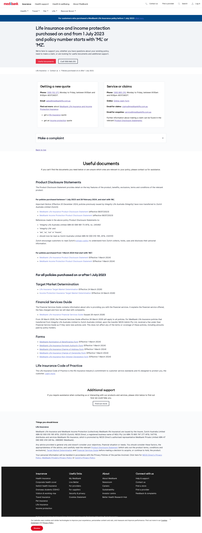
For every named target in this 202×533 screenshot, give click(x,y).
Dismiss (37, 528)
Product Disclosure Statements (128, 120)
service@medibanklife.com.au (138, 112)
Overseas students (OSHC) (48, 489)
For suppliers (74, 489)
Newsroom (107, 482)
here (139, 18)
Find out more (101, 403)
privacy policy (82, 240)
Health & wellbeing (60, 4)
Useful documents (46, 61)
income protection (58, 120)
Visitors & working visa (46, 493)
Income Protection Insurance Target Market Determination (65, 293)
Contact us (153, 4)
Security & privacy (77, 493)
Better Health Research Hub (114, 497)
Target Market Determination (59, 450)
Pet (44, 11)
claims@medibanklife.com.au (135, 106)
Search (184, 4)
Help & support (142, 478)
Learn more (50, 373)
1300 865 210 (120, 92)
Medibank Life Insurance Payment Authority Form (61, 345)
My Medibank (75, 478)
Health (23, 11)
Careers (105, 486)
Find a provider (168, 4)
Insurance (26, 4)
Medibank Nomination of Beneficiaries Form (59, 342)
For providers (75, 486)
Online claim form (121, 101)
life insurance (55, 115)
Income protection (44, 508)
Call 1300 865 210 (68, 61)
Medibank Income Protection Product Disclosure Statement (66, 215)
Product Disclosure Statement (104, 447)
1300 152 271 (53, 92)
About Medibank (80, 4)
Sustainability (108, 489)
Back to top (41, 150)
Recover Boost (67, 11)
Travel (35, 11)
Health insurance (43, 478)
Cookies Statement (77, 497)
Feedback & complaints (146, 493)
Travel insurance (43, 497)
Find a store (141, 486)
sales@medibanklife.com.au (58, 101)
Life (53, 11)
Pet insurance (42, 501)
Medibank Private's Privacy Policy (57, 458)
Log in (197, 4)
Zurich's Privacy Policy (85, 458)
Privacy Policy (48, 523)
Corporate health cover (46, 482)
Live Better (74, 482)
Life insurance (42, 504)
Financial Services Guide (87, 450)
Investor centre (109, 493)
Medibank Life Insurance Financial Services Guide (61, 314)
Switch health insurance (46, 486)
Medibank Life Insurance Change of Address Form (62, 349)
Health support (42, 4)
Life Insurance (41, 71)
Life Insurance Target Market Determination (59, 289)
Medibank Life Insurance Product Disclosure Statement (64, 211)
